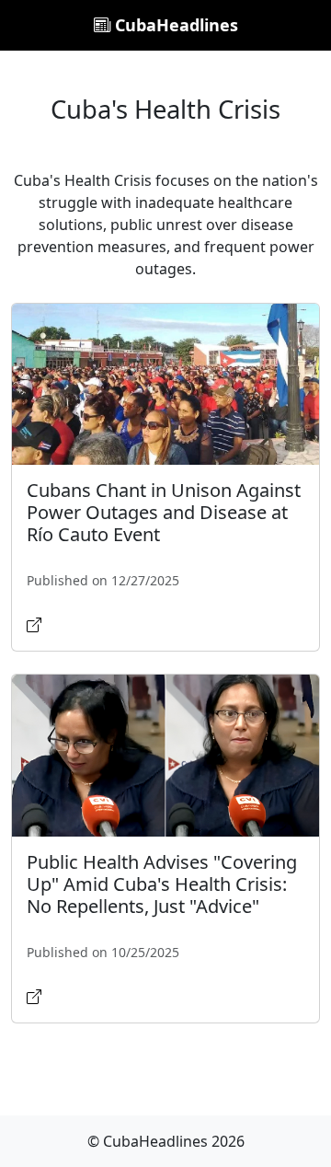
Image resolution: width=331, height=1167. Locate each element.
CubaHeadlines (174, 25)
